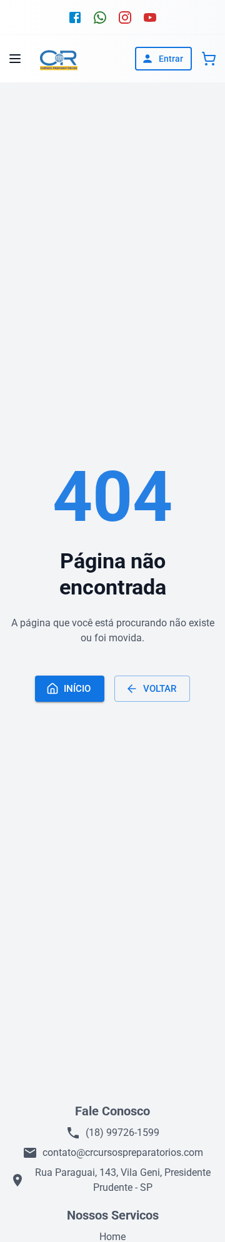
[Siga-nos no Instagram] (125, 17)
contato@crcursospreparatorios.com (122, 1152)
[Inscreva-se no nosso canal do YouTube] (150, 17)
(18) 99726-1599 (122, 1132)
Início (77, 688)
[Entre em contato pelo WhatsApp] (100, 17)
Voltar (159, 688)
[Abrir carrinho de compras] (208, 58)
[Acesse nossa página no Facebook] (75, 17)
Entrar (171, 59)
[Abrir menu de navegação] (15, 59)
